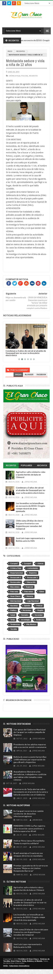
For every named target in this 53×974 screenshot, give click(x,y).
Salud (12, 615)
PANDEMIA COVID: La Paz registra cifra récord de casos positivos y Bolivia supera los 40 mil (29, 828)
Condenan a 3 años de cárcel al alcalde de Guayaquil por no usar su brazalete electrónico (30, 490)
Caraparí (14, 564)
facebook (41, 374)
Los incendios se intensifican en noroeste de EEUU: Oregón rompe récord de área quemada (26, 353)
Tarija (12, 620)
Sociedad (38, 615)
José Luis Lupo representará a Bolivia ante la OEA (30, 539)
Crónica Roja (14, 76)
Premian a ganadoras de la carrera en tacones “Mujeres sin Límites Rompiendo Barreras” (31, 868)
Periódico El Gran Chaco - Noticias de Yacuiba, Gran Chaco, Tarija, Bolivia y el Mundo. (26, 960)
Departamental (16, 573)
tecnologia (25, 620)
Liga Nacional (33, 601)
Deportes (33, 573)
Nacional (14, 606)
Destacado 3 (32, 578)
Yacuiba (13, 629)
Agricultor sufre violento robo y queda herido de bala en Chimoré (30, 474)
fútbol (41, 592)
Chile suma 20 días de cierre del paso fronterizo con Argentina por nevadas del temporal (29, 524)
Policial (24, 76)
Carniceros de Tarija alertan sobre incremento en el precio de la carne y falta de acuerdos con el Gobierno (31, 792)
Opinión (27, 606)
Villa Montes (31, 624)
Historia (29, 596)
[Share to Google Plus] (15, 346)
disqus (18, 374)
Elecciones (15, 587)
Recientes (20, 51)
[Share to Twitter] (11, 346)
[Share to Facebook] (8, 346)
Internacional (39, 326)
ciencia (40, 564)
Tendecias (40, 620)
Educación (31, 582)
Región (40, 610)
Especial (29, 587)
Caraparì (27, 564)
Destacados (15, 582)
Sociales (24, 615)
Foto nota (14, 592)
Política (13, 610)
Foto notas (28, 592)
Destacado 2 (15, 578)
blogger (29, 374)
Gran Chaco (15, 596)
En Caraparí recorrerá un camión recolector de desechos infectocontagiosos (29, 813)
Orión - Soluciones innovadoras (16, 966)
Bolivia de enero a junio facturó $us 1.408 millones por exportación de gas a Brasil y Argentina (30, 759)
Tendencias (15, 624)
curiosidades (32, 568)
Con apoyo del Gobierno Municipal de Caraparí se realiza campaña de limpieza (29, 732)
